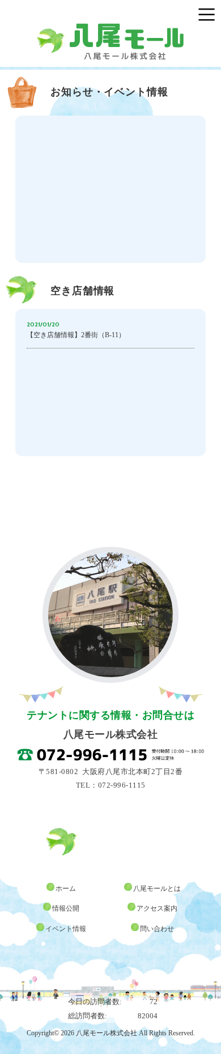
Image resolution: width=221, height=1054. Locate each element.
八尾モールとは (157, 888)
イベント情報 (65, 929)
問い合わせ (157, 929)
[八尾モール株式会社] (111, 28)
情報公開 (65, 908)
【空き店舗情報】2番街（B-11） (76, 335)
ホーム (66, 888)
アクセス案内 (157, 908)
